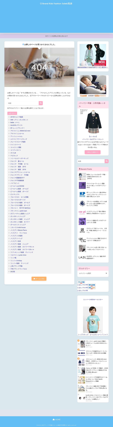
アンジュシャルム (16, 136)
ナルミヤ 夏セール (17, 161)
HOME (57, 419)
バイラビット (14, 183)
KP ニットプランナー (17, 128)
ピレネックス (14, 194)
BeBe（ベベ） (15, 122)
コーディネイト (15, 150)
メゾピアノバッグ (16, 238)
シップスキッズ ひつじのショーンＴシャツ (93, 334)
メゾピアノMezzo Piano (18, 230)
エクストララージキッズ (18, 139)
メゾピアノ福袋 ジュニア (19, 244)
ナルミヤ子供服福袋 (17, 180)
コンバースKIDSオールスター (93, 299)
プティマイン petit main (19, 211)
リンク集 (13, 258)
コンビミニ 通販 (15, 147)
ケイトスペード (15, 145)
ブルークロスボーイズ (17, 200)
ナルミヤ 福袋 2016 (18, 169)
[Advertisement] (56, 20)
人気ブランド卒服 (16, 266)
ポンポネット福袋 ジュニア (20, 219)
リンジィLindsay (16, 260)
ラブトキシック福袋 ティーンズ (21, 252)
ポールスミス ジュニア (18, 225)
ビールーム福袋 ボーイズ (19, 191)
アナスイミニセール (17, 133)
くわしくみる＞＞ (93, 152)
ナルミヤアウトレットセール (20, 172)
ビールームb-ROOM (17, 186)
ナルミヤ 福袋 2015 (18, 167)
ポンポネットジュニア (17, 216)
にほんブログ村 (82, 285)
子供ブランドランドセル (18, 269)
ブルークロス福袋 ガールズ (20, 203)
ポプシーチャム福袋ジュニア (20, 214)
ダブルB (13, 153)
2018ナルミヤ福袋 (16, 117)
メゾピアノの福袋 (16, 236)
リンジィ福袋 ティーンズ (19, 263)
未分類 (12, 272)
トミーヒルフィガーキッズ (19, 158)
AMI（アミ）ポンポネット (19, 120)
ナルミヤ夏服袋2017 (17, 178)
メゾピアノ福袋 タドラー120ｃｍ (22, 249)
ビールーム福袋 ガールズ (19, 189)
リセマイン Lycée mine (18, 255)
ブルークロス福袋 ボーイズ (20, 205)
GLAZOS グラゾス (16, 125)
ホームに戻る (39, 279)
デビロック (14, 156)
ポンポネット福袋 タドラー (20, 222)
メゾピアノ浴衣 (15, 241)
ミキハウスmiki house (18, 227)
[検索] (41, 103)
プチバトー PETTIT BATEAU (20, 208)
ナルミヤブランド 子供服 (19, 175)
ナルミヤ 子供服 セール (19, 164)
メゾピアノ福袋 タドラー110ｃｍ (22, 247)
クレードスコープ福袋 (17, 142)
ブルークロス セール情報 (19, 197)
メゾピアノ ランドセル (18, 233)
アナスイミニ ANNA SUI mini (21, 131)
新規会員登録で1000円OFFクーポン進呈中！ (93, 67)
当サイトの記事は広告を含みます (56, 36)
